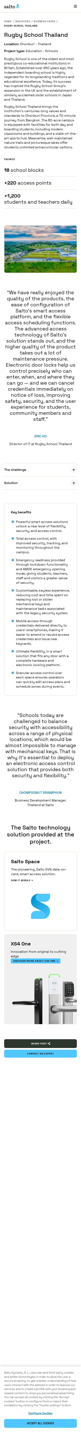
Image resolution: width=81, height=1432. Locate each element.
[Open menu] (75, 6)
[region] (40, 1399)
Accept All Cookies (40, 1423)
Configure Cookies (40, 1413)
